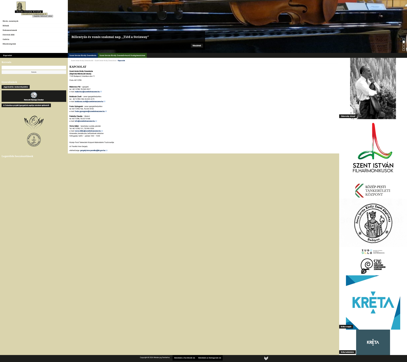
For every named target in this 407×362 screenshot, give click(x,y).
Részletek (197, 46)
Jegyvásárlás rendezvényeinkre (15, 87)
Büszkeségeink (9, 44)
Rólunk (6, 25)
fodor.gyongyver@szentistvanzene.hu (90, 111)
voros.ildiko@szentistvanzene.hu (88, 131)
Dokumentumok (10, 30)
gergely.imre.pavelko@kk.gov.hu (92, 150)
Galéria (6, 39)
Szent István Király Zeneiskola (82, 55)
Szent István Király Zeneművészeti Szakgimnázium (122, 55)
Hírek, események (10, 21)
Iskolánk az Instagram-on (209, 358)
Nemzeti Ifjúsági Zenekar (34, 100)
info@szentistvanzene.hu (85, 121)
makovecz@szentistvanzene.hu (87, 92)
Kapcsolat (7, 55)
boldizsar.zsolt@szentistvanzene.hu (89, 102)
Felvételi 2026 (8, 35)
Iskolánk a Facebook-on (184, 358)
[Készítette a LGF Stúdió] (266, 358)
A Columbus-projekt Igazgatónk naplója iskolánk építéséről (26, 105)
